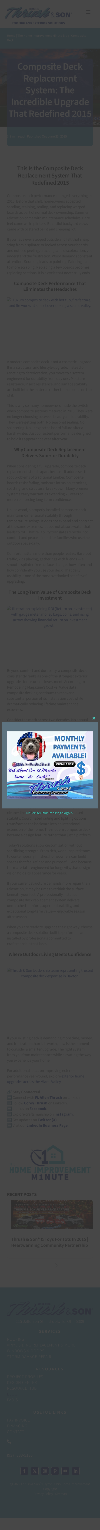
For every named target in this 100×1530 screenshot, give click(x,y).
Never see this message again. (50, 813)
